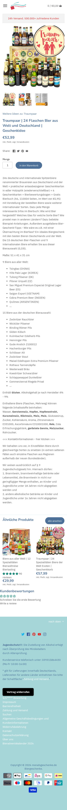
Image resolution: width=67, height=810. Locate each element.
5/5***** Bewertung (14, 697)
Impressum (9, 702)
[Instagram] (44, 634)
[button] (11, 573)
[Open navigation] (5, 5)
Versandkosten (23, 142)
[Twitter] (23, 634)
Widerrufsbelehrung (14, 726)
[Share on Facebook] (14, 150)
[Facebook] (28, 634)
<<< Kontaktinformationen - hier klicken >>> (29, 439)
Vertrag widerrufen (18, 692)
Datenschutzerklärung (16, 735)
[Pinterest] (34, 634)
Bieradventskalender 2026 (18, 743)
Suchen (7, 714)
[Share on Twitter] (18, 150)
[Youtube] (39, 634)
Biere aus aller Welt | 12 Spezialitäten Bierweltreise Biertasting (17, 564)
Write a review (8, 603)
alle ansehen (55, 520)
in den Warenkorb (28, 165)
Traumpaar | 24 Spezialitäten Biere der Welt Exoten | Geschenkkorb (49, 564)
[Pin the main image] (22, 150)
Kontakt (7, 731)
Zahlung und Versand (36, 679)
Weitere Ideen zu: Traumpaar (20, 113)
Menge (6, 159)
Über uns (8, 739)
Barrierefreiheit (12, 706)
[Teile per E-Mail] (27, 150)
